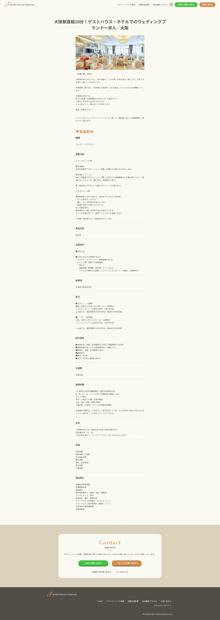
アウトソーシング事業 (126, 4)
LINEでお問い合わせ (186, 5)
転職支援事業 (144, 4)
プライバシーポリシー (162, 605)
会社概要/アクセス (160, 4)
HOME (100, 601)
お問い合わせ (207, 5)
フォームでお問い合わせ (126, 563)
